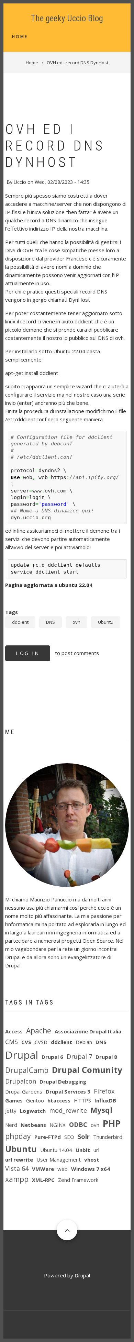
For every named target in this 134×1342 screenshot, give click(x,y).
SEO (69, 1136)
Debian (84, 1042)
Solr (84, 1136)
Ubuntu (105, 622)
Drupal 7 (79, 1056)
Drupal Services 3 (68, 1091)
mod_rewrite (68, 1110)
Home (20, 37)
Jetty (10, 1110)
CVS (26, 1042)
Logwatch (33, 1110)
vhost (91, 1159)
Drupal (21, 1055)
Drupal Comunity (87, 1069)
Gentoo (35, 1100)
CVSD (41, 1042)
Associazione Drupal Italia (88, 1031)
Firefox (104, 1091)
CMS (11, 1042)
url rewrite (19, 1159)
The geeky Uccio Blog (67, 18)
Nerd (11, 1124)
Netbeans (33, 1124)
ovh (76, 622)
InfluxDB (105, 1100)
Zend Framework (78, 1179)
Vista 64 (17, 1168)
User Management (58, 1159)
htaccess (58, 1100)
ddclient (20, 622)
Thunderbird (107, 1136)
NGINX (57, 1124)
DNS (50, 622)
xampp (17, 1179)
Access (14, 1031)
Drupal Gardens (23, 1091)
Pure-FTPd (47, 1136)
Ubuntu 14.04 (56, 1149)
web (62, 1168)
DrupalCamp (26, 1070)
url (96, 1149)
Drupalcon (20, 1081)
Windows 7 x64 (90, 1168)
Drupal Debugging (63, 1081)
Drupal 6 (52, 1056)
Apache (38, 1030)
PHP (112, 1123)
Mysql (101, 1110)
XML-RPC (43, 1179)
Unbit (83, 1149)
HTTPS (82, 1100)
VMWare (43, 1168)
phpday (18, 1136)
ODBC (78, 1124)
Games (14, 1100)
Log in (28, 653)
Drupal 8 (106, 1056)
